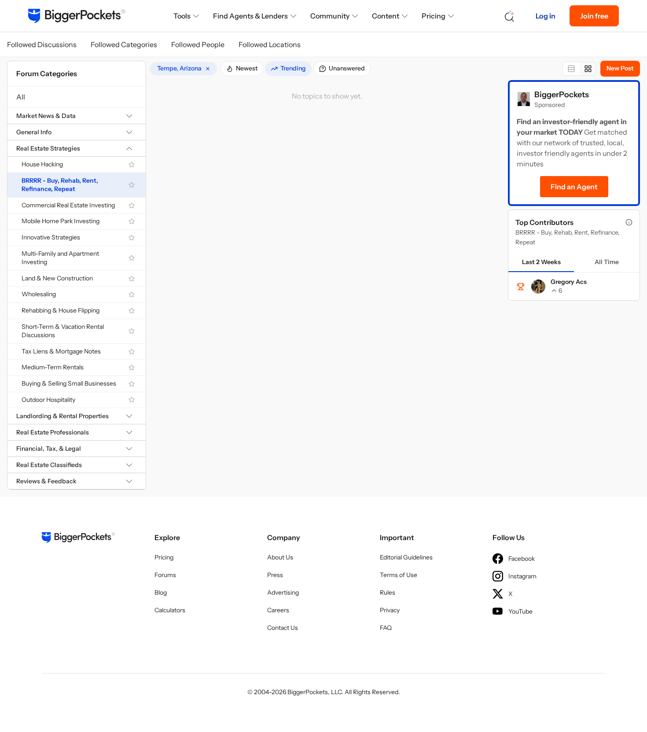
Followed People (197, 44)
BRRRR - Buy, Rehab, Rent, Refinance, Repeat (60, 185)
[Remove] (207, 68)
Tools (182, 15)
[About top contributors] (628, 222)
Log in (545, 15)
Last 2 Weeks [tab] (541, 262)
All (20, 96)
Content (385, 15)
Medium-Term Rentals (53, 367)
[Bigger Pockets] (76, 16)
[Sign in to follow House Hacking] (131, 164)
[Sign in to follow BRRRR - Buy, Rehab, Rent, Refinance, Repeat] (131, 185)
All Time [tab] (607, 262)
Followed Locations (270, 44)
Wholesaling (39, 294)
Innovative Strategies (51, 237)
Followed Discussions (42, 44)
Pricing (433, 15)
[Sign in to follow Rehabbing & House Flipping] (131, 310)
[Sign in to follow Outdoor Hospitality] (131, 399)
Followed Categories (124, 44)
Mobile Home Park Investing (60, 221)
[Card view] (588, 68)
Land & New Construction (57, 278)
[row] (183, 68)
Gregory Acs (569, 282)
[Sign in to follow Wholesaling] (131, 294)
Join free (594, 15)
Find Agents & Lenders (250, 15)
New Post (620, 68)
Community (329, 15)
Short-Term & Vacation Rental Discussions (63, 331)
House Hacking (42, 164)
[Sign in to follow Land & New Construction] (131, 278)
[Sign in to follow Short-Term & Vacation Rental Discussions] (131, 331)
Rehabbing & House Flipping (60, 310)
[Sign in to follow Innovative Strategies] (131, 237)
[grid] (183, 68)
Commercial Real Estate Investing (68, 205)
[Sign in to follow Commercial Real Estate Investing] (131, 205)
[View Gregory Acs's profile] (538, 287)
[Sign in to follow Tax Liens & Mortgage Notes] (131, 351)
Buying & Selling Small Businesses (69, 383)
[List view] (571, 68)
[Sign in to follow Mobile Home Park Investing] (131, 221)
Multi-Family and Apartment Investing (60, 258)
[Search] (509, 16)
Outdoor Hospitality (48, 400)
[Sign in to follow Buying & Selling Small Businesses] (131, 384)
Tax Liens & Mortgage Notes (61, 351)
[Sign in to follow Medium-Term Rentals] (131, 367)
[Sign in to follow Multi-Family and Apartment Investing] (131, 258)
